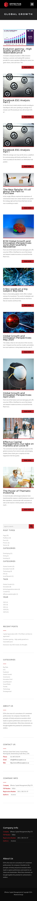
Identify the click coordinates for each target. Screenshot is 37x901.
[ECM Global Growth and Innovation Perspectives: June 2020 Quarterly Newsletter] (18, 226)
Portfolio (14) (7, 538)
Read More (27, 67)
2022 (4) (5, 605)
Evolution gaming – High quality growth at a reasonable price (17, 51)
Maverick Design (18, 895)
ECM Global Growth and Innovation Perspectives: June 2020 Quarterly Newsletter (17, 244)
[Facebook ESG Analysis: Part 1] (18, 135)
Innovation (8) (7, 587)
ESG (4, 670)
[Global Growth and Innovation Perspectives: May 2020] (18, 322)
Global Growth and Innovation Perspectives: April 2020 (17, 395)
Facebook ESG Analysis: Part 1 (16, 151)
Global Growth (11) (8, 584)
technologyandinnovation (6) (11, 589)
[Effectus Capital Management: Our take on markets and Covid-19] (18, 428)
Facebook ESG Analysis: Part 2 (16, 101)
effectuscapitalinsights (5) (10, 594)
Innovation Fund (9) (8, 569)
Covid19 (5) (6, 592)
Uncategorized (7, 691)
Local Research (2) (8, 576)
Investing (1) (6, 558)
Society (5, 686)
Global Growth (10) (8, 566)
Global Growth (7, 674)
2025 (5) (5, 602)
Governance (6, 677)
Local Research (7, 682)
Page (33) (6, 535)
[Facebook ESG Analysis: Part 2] (18, 85)
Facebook (6, 672)
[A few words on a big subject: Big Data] (18, 276)
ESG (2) (5, 574)
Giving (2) (6, 556)
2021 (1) (5, 607)
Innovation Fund (7, 679)
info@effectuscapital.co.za (18, 760)
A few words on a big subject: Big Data (15, 290)
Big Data (5, 667)
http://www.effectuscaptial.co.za (19, 763)
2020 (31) (6, 609)
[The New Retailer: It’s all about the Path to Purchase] (18, 179)
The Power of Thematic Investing (17, 492)
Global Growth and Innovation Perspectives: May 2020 (17, 338)
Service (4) (6, 545)
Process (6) (6, 543)
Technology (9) (7, 571)
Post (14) (5, 540)
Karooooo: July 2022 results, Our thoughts (15, 645)
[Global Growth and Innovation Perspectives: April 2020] (18, 374)
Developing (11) (7, 553)
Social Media (6, 684)
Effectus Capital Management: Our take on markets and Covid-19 (18, 444)
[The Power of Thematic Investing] (18, 477)
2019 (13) (6, 612)
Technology (6, 689)
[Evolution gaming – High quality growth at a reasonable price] (18, 37)
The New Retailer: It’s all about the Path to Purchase (17, 191)
